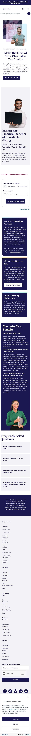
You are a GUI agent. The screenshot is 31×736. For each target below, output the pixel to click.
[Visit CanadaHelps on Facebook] (5, 691)
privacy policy (13, 709)
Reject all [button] (15, 724)
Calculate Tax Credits (12, 78)
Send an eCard (6, 552)
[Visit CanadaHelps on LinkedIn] (21, 691)
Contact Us (5, 656)
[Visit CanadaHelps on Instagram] (10, 691)
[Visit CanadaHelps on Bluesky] (15, 691)
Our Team (5, 575)
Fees (3, 588)
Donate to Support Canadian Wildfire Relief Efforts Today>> (15, 2)
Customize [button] (15, 729)
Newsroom (5, 659)
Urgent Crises (6, 533)
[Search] (28, 13)
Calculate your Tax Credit (15, 201)
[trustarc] (26, 734)
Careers (4, 572)
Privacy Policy (5, 734)
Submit (15, 679)
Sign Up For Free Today (13, 285)
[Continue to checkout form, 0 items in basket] (23, 9)
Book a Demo (6, 632)
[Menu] (28, 9)
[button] (28, 696)
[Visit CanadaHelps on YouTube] (26, 691)
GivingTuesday (6, 610)
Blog (3, 613)
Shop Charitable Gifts (5, 547)
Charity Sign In (6, 635)
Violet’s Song (6, 607)
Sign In (4, 653)
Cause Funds (6, 529)
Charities (4, 526)
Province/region (7, 191)
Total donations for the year (11, 183)
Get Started (5, 629)
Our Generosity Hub (5, 602)
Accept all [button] (16, 719)
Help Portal (5, 645)
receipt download (15, 252)
